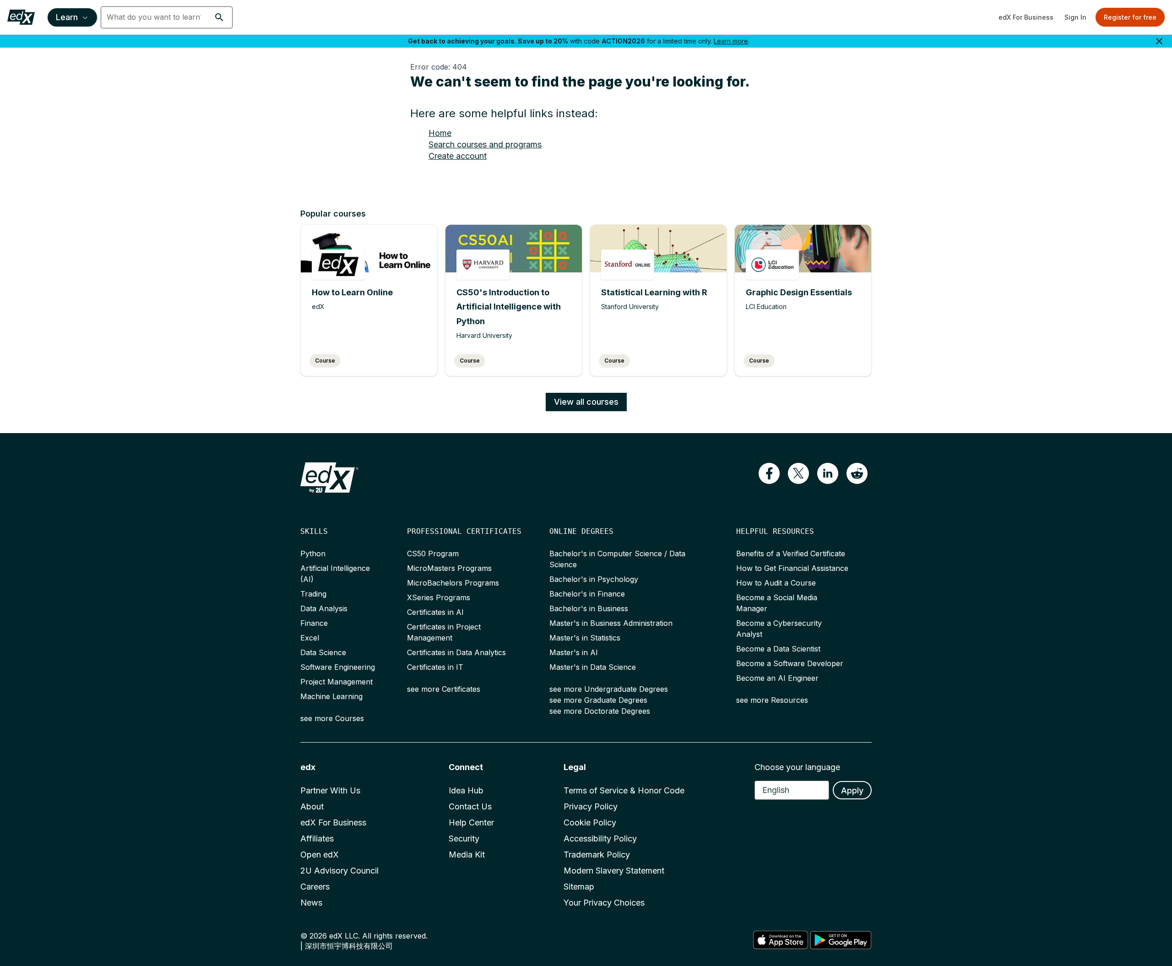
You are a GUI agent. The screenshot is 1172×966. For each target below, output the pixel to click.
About (312, 806)
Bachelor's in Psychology (593, 579)
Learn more (731, 41)
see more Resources (772, 700)
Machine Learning (331, 696)
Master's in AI (573, 652)
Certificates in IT (435, 667)
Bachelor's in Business (588, 608)
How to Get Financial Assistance (792, 568)
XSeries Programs (438, 597)
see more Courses (332, 718)
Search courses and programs (485, 144)
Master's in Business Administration (611, 623)
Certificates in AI (435, 612)
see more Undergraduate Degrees (608, 689)
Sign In (1075, 17)
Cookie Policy (590, 822)
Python (313, 553)
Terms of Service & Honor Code (624, 790)
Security (464, 838)
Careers (315, 886)
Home (440, 133)
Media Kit (467, 854)
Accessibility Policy (600, 838)
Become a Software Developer (789, 663)
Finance (314, 623)
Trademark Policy (597, 854)
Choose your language (797, 767)
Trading (313, 593)
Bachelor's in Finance (587, 593)
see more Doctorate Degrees (599, 711)
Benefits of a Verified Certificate (790, 553)
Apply (852, 790)
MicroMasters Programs (449, 568)
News (311, 902)
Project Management (336, 681)
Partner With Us (330, 790)
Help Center (471, 822)
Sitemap (579, 886)
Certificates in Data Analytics (456, 652)
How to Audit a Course (776, 582)
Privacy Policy (591, 806)
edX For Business (1025, 17)
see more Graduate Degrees (598, 700)
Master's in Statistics (584, 637)
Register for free (1130, 17)
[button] (219, 17)
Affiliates (317, 838)
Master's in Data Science (592, 667)
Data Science (323, 652)
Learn (67, 17)
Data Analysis (323, 608)
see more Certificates (443, 689)
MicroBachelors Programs (453, 582)
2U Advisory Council (339, 870)
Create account (458, 156)
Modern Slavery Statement (614, 870)
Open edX (319, 854)
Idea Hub (466, 790)
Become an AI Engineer (777, 678)
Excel (309, 637)
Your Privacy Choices (604, 902)
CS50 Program (433, 553)
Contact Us (470, 806)
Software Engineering (337, 667)
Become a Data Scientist (778, 648)
